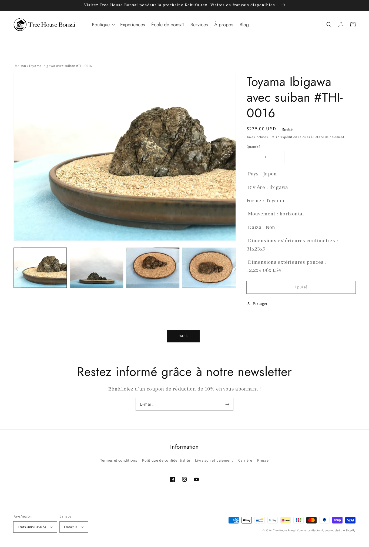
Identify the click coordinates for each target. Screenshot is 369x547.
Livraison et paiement (214, 460)
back (183, 335)
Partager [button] (260, 303)
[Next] (229, 159)
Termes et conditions (118, 460)
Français (70, 527)
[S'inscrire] (227, 404)
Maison (20, 66)
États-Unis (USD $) (32, 527)
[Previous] (18, 159)
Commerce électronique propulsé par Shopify (326, 530)
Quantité (253, 146)
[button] (103, 24)
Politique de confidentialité (166, 460)
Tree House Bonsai (284, 530)
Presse (263, 460)
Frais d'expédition (283, 137)
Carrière (245, 460)
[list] (123, 159)
